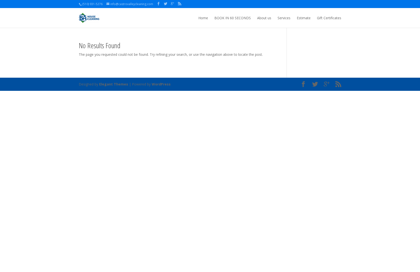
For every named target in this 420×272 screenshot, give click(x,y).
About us (264, 18)
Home (203, 18)
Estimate (304, 18)
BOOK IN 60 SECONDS (232, 18)
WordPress (161, 84)
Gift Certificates (329, 18)
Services (284, 18)
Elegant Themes (113, 84)
